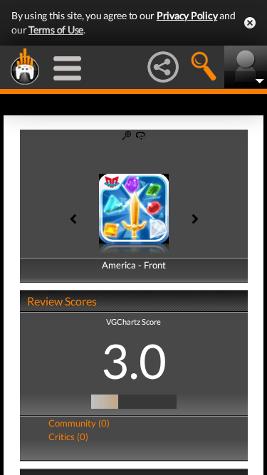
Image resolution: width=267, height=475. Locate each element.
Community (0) (79, 423)
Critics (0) (68, 436)
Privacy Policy (187, 15)
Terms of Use (55, 30)
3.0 (134, 360)
